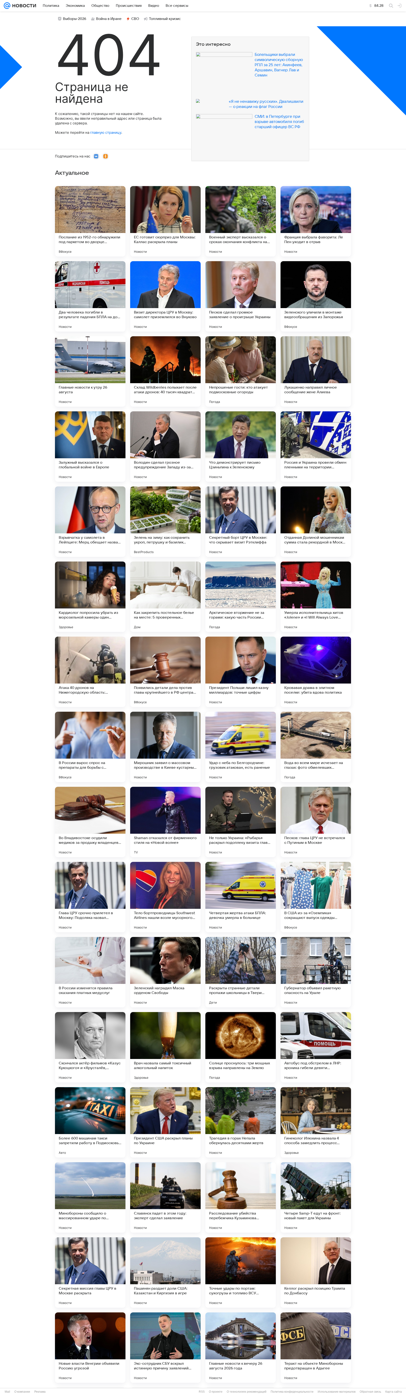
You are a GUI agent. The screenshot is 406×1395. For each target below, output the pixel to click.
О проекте (216, 1391)
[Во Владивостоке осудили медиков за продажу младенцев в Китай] (90, 822)
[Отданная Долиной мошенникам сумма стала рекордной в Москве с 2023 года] (316, 521)
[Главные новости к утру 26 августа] (90, 371)
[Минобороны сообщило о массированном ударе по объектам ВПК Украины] (90, 1197)
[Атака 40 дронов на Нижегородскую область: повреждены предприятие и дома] (90, 672)
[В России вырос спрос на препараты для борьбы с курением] (90, 747)
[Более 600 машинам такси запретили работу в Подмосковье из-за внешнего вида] (90, 1122)
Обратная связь (370, 1391)
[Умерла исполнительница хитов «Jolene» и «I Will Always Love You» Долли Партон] (316, 597)
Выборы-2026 (74, 19)
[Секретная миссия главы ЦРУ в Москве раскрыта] (90, 1272)
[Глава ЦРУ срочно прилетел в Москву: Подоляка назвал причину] (90, 897)
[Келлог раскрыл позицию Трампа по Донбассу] (316, 1272)
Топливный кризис (165, 19)
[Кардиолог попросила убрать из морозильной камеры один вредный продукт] (90, 597)
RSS (202, 1391)
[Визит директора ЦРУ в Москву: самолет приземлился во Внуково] (165, 296)
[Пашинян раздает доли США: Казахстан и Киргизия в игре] (165, 1272)
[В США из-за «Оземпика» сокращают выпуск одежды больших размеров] (316, 897)
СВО (135, 19)
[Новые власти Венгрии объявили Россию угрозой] (90, 1347)
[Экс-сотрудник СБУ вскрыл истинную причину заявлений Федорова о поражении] (165, 1347)
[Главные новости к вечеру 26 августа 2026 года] (240, 1347)
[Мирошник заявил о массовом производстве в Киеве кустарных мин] (165, 747)
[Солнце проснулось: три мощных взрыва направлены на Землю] (240, 1047)
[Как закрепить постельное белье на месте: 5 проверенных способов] (165, 597)
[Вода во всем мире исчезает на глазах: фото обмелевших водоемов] (316, 747)
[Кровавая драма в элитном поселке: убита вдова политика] (316, 672)
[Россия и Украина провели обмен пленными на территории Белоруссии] (316, 446)
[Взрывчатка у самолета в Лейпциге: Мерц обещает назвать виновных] (90, 521)
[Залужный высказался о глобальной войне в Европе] (90, 446)
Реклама (40, 1391)
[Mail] (7, 5)
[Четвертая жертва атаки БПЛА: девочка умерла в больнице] (240, 897)
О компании (22, 1391)
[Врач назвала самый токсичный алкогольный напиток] (165, 1047)
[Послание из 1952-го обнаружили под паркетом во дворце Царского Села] (90, 221)
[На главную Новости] (23, 5)
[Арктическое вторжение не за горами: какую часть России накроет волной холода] (240, 597)
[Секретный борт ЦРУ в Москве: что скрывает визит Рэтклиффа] (240, 521)
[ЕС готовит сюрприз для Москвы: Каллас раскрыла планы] (165, 221)
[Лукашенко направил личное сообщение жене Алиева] (316, 371)
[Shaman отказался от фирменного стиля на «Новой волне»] (165, 822)
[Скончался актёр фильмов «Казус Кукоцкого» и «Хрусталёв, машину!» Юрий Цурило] (90, 1047)
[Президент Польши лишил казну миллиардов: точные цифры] (240, 672)
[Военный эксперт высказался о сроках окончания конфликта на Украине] (240, 221)
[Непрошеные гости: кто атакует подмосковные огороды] (240, 371)
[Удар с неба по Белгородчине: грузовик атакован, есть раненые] (240, 747)
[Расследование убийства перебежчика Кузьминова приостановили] (240, 1197)
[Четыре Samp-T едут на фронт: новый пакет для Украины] (316, 1197)
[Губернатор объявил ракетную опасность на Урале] (316, 972)
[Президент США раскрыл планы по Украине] (165, 1122)
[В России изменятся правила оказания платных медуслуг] (90, 972)
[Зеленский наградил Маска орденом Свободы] (165, 972)
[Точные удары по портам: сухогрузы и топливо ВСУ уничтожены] (240, 1272)
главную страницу (105, 132)
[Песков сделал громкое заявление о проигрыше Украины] (240, 296)
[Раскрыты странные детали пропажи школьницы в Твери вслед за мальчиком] (240, 972)
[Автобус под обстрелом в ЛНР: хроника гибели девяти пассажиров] (316, 1047)
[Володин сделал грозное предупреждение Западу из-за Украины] (165, 446)
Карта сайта (393, 1391)
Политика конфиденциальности (292, 1391)
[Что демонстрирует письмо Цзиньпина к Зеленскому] (240, 446)
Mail (7, 1391)
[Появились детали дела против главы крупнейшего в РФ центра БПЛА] (165, 672)
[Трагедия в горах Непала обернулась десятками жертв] (240, 1122)
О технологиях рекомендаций (246, 1391)
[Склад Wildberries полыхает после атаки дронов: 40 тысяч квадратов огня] (165, 371)
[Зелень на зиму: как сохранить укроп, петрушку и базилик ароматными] (165, 521)
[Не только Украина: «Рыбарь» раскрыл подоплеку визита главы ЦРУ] (240, 822)
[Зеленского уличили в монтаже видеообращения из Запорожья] (316, 296)
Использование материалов (336, 1391)
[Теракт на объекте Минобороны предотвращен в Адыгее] (316, 1347)
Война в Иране (108, 19)
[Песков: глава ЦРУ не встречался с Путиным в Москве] (316, 822)
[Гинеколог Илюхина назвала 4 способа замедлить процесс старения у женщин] (316, 1122)
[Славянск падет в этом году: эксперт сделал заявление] (165, 1197)
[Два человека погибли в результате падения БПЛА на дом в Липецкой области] (90, 296)
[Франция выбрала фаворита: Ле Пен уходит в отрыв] (316, 221)
